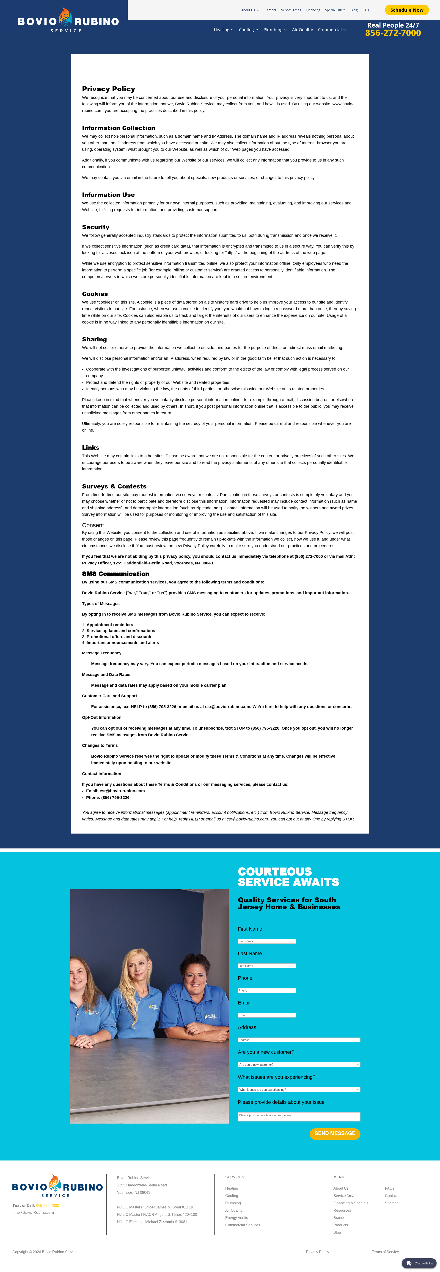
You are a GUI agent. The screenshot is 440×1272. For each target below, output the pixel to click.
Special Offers (335, 10)
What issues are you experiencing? (276, 1077)
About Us (248, 10)
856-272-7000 (47, 1205)
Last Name (250, 953)
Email (244, 1003)
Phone (245, 978)
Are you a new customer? (266, 1052)
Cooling (246, 30)
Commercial (330, 30)
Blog (354, 10)
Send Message (335, 1133)
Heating (221, 30)
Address (247, 1027)
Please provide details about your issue (281, 1102)
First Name (250, 929)
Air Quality (302, 30)
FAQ (366, 10)
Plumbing (273, 30)
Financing (313, 10)
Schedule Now (407, 10)
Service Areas (291, 10)
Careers (270, 10)
